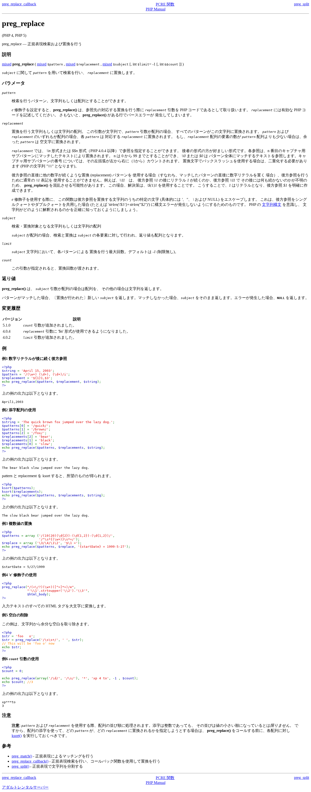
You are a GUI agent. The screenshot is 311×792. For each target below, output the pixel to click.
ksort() (17, 736)
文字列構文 (271, 204)
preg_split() (20, 766)
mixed (6, 64)
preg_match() (22, 756)
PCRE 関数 (165, 4)
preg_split (301, 4)
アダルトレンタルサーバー (25, 787)
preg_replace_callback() (30, 761)
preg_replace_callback (19, 4)
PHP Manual (155, 9)
